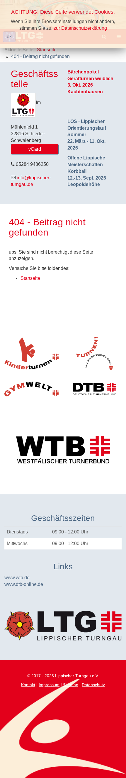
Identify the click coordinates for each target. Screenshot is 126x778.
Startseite (47, 49)
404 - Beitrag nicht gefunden (47, 227)
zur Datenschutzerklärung (80, 28)
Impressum (49, 684)
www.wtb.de (17, 577)
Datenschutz (93, 684)
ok (9, 36)
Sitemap (70, 684)
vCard (34, 149)
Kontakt (28, 684)
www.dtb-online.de (23, 584)
